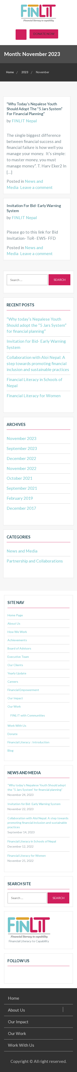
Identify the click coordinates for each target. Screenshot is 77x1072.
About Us (13, 623)
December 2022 (21, 458)
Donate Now (43, 34)
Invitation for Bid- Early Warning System (34, 804)
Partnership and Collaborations (35, 560)
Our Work (14, 706)
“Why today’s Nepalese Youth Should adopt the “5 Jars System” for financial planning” (34, 108)
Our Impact (15, 698)
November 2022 (21, 468)
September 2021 (22, 488)
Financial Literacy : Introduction (28, 742)
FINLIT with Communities (27, 715)
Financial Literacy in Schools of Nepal (31, 841)
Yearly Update (16, 673)
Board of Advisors (19, 648)
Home (13, 998)
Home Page (15, 615)
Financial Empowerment (23, 690)
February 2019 (20, 498)
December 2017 (21, 508)
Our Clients (15, 665)
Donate (12, 734)
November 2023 (21, 438)
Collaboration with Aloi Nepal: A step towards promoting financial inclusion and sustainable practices (38, 363)
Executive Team (18, 656)
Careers (12, 681)
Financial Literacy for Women (34, 395)
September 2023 (22, 448)
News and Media (22, 550)
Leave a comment (36, 187)
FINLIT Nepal (24, 120)
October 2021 (19, 478)
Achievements (17, 640)
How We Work (17, 632)
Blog (10, 750)
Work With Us (16, 725)
